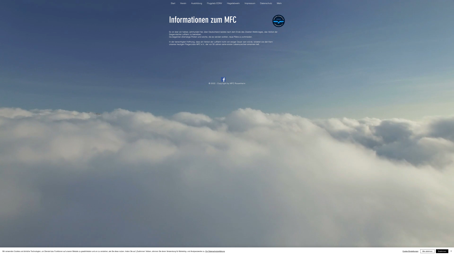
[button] (173, 3)
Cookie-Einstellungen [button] (410, 251)
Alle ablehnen (427, 251)
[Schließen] (451, 251)
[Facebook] (223, 79)
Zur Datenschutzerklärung (215, 251)
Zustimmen (442, 251)
